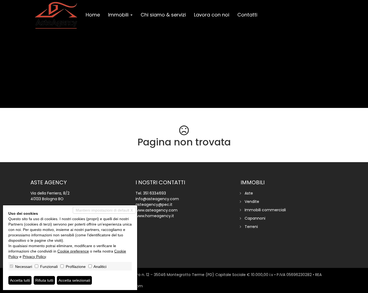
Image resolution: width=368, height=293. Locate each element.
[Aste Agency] (56, 15)
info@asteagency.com (157, 199)
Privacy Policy (34, 256)
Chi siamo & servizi (163, 14)
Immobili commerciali (265, 210)
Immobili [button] (119, 14)
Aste (249, 193)
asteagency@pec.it (154, 204)
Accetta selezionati (74, 280)
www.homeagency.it (155, 216)
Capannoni (255, 218)
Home (93, 14)
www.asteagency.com (157, 210)
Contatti (247, 14)
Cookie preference (73, 251)
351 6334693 (154, 193)
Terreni (251, 226)
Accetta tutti (20, 280)
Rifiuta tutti (44, 280)
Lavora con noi (211, 14)
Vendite (252, 201)
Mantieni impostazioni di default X (104, 210)
